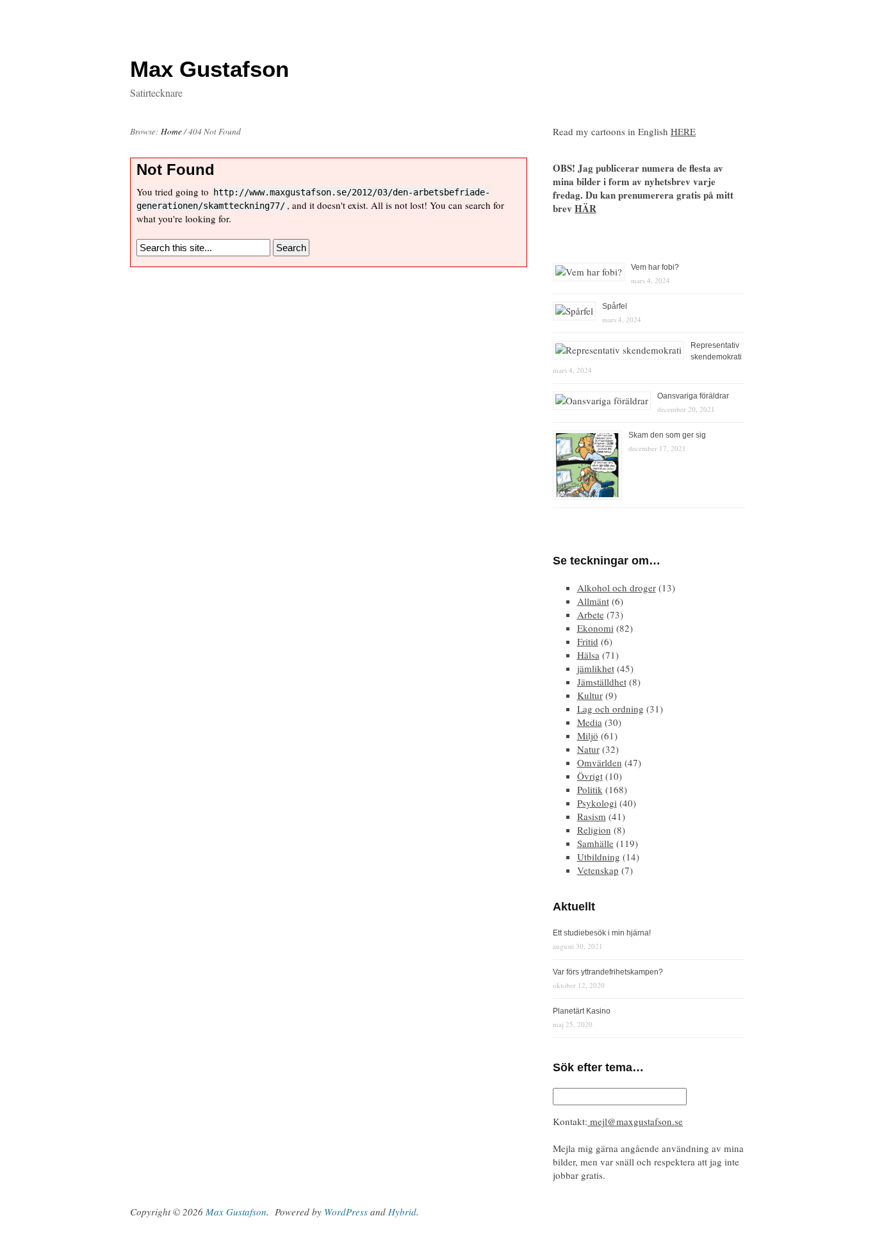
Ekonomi (595, 627)
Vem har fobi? (655, 267)
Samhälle (595, 843)
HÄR (585, 208)
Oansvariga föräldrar (693, 395)
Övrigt (590, 775)
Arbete (590, 614)
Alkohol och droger (616, 587)
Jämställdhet (601, 681)
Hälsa (588, 654)
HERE (683, 131)
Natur (588, 749)
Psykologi (597, 802)
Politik (590, 789)
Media (589, 722)
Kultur (590, 695)
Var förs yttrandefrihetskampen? (608, 971)
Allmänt (593, 601)
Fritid (587, 641)
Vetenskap (598, 870)
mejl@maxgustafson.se (635, 1121)
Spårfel (614, 306)
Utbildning (598, 856)
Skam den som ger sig (667, 435)
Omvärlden (599, 762)
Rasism (591, 816)
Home (171, 131)
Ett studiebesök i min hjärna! (602, 932)
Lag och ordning (610, 708)
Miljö (587, 735)
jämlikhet (595, 668)
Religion (594, 829)
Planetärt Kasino (581, 1011)
